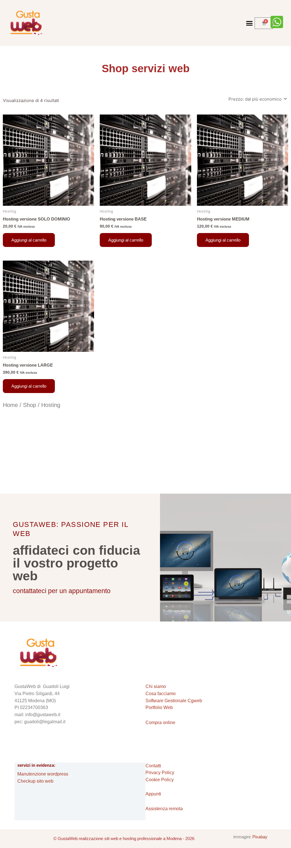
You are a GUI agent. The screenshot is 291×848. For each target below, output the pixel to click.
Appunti (153, 793)
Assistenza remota (164, 808)
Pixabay (259, 836)
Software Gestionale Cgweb (174, 700)
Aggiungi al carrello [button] (28, 240)
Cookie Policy (160, 779)
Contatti (153, 765)
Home (10, 405)
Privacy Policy (160, 772)
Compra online (160, 722)
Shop (29, 405)
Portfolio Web (159, 707)
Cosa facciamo (161, 693)
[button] (249, 23)
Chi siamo (156, 686)
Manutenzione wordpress (42, 774)
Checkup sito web (35, 781)
